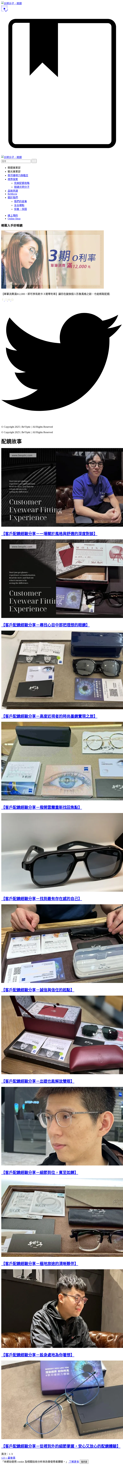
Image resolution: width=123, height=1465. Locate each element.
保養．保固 (20, 209)
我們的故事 (20, 201)
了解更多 (73, 1461)
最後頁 (11, 1457)
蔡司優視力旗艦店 (18, 175)
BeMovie (12, 194)
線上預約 (13, 215)
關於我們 (13, 197)
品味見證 (13, 190)
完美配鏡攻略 (21, 183)
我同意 (84, 1462)
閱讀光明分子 (21, 187)
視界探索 (13, 179)
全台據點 (19, 205)
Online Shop (14, 218)
